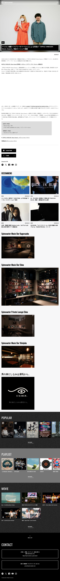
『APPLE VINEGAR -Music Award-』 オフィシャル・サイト (16, 137)
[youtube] (12, 165)
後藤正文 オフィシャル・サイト (9, 141)
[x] (6, 165)
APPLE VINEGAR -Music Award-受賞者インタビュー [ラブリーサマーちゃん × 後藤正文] (22, 64)
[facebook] (9, 165)
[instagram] (16, 165)
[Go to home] (7, 2)
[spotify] (2, 165)
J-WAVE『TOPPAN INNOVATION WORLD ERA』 (37, 106)
